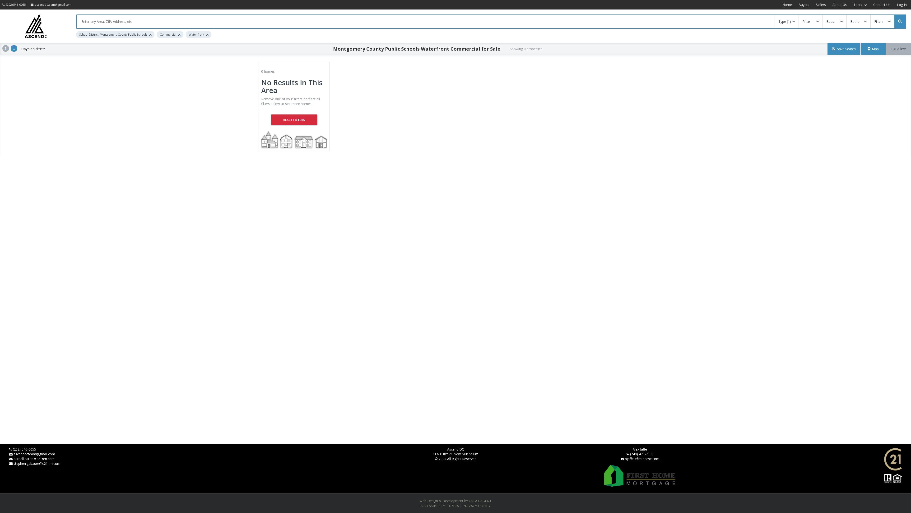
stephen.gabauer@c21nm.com (37, 463)
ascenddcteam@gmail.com (34, 454)
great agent (480, 501)
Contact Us (881, 4)
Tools (858, 4)
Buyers (804, 4)
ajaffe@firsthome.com (642, 458)
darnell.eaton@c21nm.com (34, 458)
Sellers (821, 4)
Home (787, 4)
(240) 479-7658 (641, 454)
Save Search (846, 49)
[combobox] (426, 21)
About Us (839, 4)
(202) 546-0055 (24, 449)
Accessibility (432, 505)
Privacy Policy (477, 505)
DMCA (454, 505)
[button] (873, 49)
